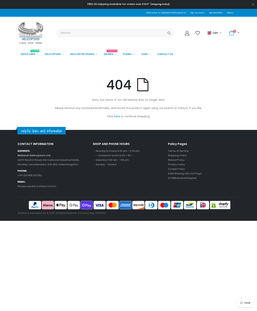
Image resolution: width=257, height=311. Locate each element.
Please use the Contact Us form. (37, 186)
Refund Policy (176, 160)
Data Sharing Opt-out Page (185, 173)
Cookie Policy (176, 169)
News (230, 12)
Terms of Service (178, 151)
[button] (214, 33)
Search (169, 33)
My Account (198, 12)
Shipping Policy (160, 4)
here (117, 116)
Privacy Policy (176, 164)
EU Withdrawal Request (182, 178)
